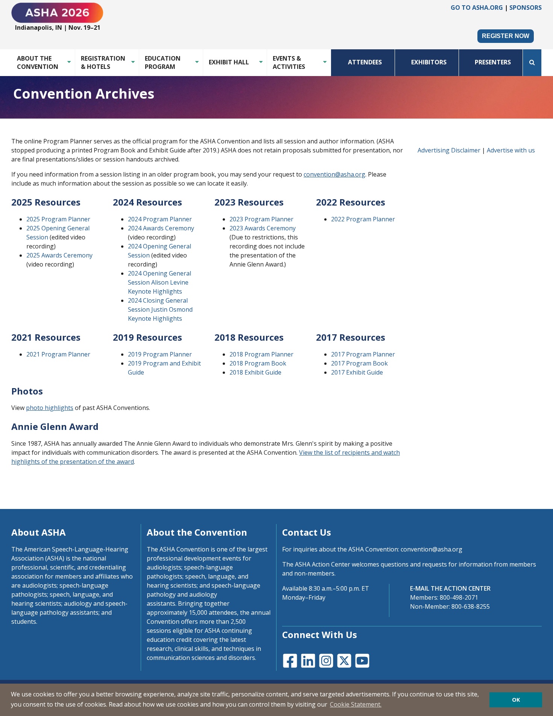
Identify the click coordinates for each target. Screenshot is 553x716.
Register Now (505, 36)
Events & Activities (289, 62)
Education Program (163, 62)
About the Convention (37, 62)
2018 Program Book (257, 363)
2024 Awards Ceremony (161, 228)
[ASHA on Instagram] (325, 660)
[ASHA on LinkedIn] (307, 660)
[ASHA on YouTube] (361, 660)
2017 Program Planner (363, 354)
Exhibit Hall (229, 62)
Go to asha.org (477, 7)
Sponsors (525, 7)
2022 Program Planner (363, 219)
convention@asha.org (334, 174)
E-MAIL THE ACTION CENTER (450, 588)
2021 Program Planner (58, 354)
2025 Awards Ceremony (59, 255)
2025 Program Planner (58, 219)
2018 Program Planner (261, 354)
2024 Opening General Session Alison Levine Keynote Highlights (159, 282)
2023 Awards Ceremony (262, 228)
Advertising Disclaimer (449, 150)
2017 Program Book (359, 363)
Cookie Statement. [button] (355, 704)
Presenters (493, 62)
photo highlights (49, 408)
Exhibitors (429, 62)
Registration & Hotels (103, 62)
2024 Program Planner (160, 219)
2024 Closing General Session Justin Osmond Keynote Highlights (160, 309)
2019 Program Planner (160, 354)
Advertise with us (511, 150)
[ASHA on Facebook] (289, 660)
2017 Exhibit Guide (357, 372)
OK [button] (516, 699)
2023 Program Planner (261, 219)
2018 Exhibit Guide (255, 372)
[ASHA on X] (343, 660)
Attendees (365, 62)
